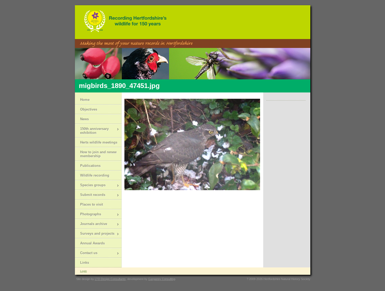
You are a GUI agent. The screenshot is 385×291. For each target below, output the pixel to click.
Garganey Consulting (161, 279)
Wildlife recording (94, 175)
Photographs (88, 214)
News (84, 119)
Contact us (86, 253)
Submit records (90, 195)
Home (85, 100)
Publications (90, 166)
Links (84, 263)
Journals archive (91, 224)
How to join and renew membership (98, 154)
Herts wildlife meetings (98, 142)
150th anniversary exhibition (92, 131)
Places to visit (91, 204)
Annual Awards (92, 243)
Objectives (88, 109)
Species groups (90, 185)
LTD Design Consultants (110, 279)
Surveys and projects (94, 234)
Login (83, 271)
